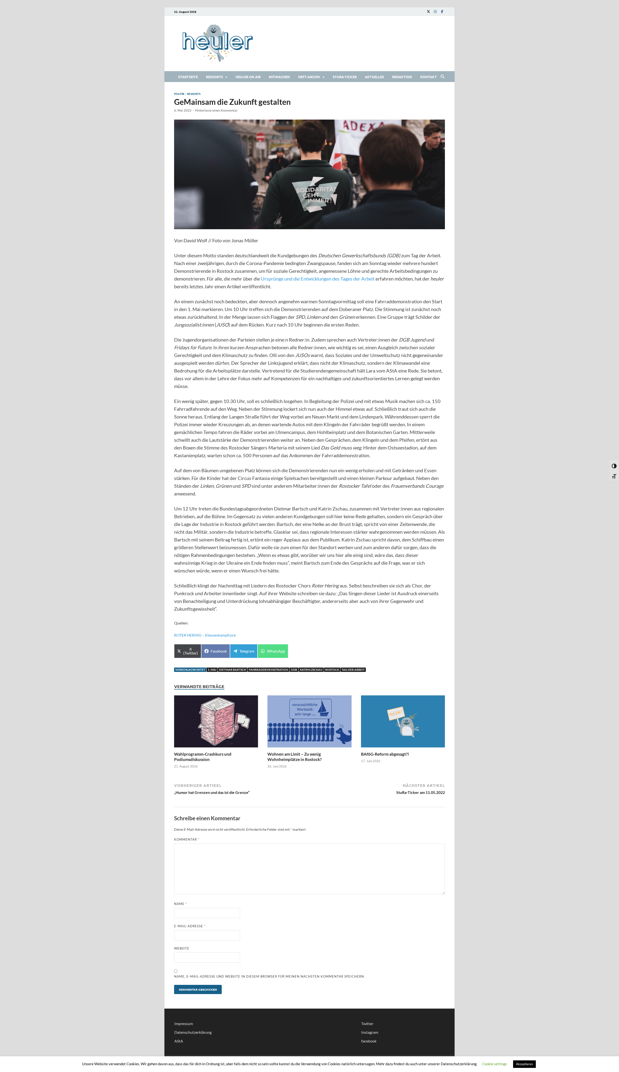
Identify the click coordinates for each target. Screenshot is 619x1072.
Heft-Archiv (309, 77)
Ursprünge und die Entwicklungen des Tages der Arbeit (318, 278)
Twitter (367, 1023)
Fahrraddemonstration (268, 669)
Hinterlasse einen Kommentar (216, 110)
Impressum (183, 1023)
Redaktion (402, 77)
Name (180, 904)
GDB (294, 669)
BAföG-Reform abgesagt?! (385, 754)
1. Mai (212, 669)
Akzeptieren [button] (524, 1064)
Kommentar (186, 839)
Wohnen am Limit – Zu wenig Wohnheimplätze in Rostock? (294, 757)
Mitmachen (279, 77)
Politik (179, 94)
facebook (368, 1041)
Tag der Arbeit (353, 669)
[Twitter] (428, 11)
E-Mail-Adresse (190, 926)
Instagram (369, 1032)
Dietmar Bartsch (232, 669)
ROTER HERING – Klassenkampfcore (205, 635)
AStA (178, 1041)
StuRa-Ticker (345, 77)
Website (181, 948)
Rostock (332, 669)
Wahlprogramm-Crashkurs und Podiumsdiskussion (202, 757)
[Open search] (442, 76)
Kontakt (428, 77)
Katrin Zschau (311, 669)
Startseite (188, 77)
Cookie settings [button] (494, 1064)
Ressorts (214, 77)
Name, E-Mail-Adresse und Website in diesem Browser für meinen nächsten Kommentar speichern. (269, 976)
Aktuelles (374, 77)
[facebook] (442, 11)
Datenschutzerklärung (193, 1032)
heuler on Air (248, 77)
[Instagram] (435, 11)
